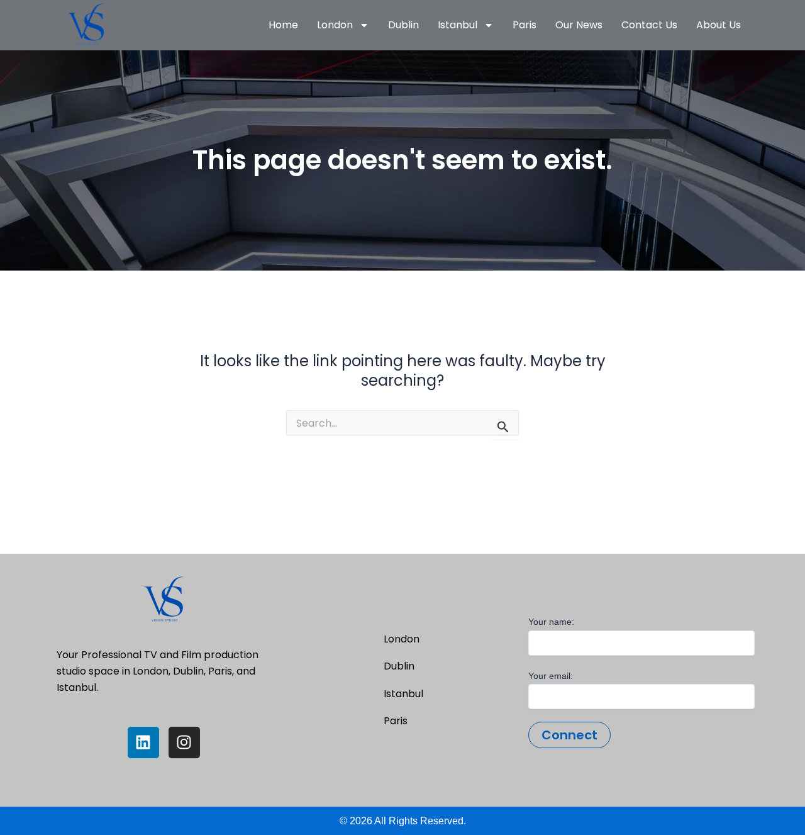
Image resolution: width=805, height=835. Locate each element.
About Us (718, 25)
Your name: (551, 622)
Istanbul (457, 25)
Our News (578, 25)
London (335, 25)
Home (283, 25)
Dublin (403, 25)
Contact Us (649, 25)
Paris (524, 25)
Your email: (550, 676)
